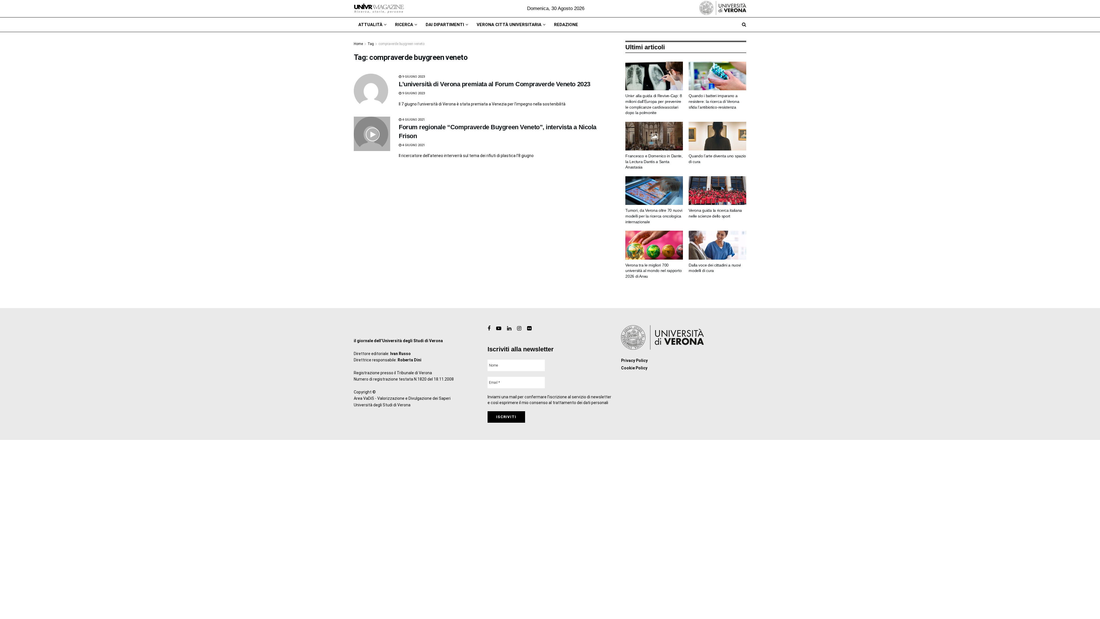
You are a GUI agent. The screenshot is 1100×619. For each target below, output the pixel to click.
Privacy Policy (634, 360)
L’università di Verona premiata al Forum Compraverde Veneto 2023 (494, 84)
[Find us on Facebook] (489, 328)
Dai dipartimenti (445, 24)
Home (358, 44)
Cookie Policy (634, 368)
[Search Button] (744, 24)
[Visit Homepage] (379, 8)
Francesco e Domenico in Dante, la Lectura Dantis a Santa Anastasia (654, 161)
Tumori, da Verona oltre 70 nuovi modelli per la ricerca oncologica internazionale (653, 216)
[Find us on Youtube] (498, 328)
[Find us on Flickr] (529, 328)
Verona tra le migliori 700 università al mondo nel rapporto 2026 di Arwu (653, 271)
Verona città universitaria (509, 24)
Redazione (566, 24)
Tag (371, 44)
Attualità (370, 24)
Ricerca (404, 24)
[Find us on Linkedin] (509, 328)
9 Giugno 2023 (413, 77)
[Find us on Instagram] (519, 328)
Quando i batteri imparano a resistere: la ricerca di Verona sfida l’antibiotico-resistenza (714, 101)
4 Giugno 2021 (413, 120)
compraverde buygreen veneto (401, 44)
